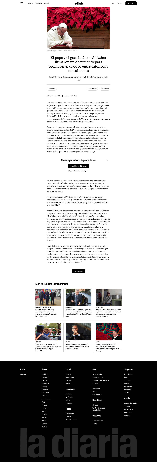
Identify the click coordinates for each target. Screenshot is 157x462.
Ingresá (86, 171)
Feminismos (46, 399)
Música (68, 417)
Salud (44, 421)
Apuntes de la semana (100, 380)
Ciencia (44, 380)
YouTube (127, 380)
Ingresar (120, 3)
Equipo (94, 424)
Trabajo (44, 424)
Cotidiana (45, 383)
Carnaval (45, 377)
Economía (45, 393)
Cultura (44, 387)
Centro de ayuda (130, 403)
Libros (44, 408)
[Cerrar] (107, 160)
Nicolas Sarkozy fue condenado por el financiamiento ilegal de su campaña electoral (78, 346)
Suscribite (131, 3)
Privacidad (128, 412)
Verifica (44, 427)
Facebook (128, 390)
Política (44, 417)
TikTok (126, 393)
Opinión (44, 414)
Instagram (128, 387)
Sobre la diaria (97, 421)
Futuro (44, 402)
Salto (68, 383)
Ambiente (45, 374)
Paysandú (69, 380)
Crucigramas (97, 395)
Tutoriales (127, 406)
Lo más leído (97, 374)
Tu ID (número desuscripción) (98, 409)
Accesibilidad (129, 409)
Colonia (68, 374)
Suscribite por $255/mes (79, 166)
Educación (45, 396)
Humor (94, 391)
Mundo (44, 411)
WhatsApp (128, 383)
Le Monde (69, 397)
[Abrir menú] (21, 3)
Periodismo (70, 414)
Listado (95, 405)
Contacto (127, 416)
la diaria (30, 3)
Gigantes (69, 403)
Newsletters (128, 374)
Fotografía (96, 388)
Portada (23, 374)
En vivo (95, 383)
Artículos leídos (71, 420)
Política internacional (42, 3)
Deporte (45, 390)
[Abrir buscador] (113, 3)
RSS (125, 377)
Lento (68, 400)
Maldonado (70, 377)
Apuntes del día (98, 377)
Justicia (44, 405)
